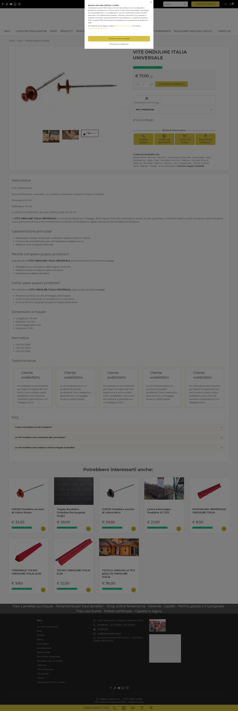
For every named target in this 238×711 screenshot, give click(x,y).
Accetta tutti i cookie (119, 39)
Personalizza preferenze (119, 44)
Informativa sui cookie (123, 26)
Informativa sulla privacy (98, 28)
